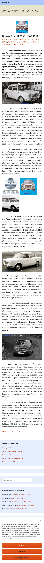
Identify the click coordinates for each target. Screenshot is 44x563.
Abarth (10, 42)
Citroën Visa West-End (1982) (19, 498)
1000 (28, 40)
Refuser (22, 551)
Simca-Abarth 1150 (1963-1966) (20, 36)
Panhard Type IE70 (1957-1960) (21, 502)
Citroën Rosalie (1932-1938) (22, 495)
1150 (32, 40)
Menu (4, 2)
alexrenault (19, 44)
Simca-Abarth (6, 44)
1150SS (4, 42)
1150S (37, 40)
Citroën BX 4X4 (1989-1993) (19, 509)
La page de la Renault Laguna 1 (12, 451)
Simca (15, 42)
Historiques (19, 40)
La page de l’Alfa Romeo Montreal (13, 448)
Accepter (22, 545)
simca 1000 (22, 42)
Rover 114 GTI (7, 455)
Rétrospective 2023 (9, 462)
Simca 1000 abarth (32, 42)
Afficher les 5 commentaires (13, 432)
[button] (40, 520)
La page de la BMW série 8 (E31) (12, 458)
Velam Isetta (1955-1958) (25, 505)
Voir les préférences (22, 558)
